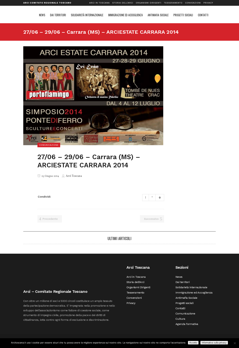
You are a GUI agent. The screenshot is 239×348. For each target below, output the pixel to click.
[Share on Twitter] (59, 196)
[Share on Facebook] (55, 196)
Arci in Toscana (99, 3)
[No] (234, 343)
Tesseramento (173, 3)
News (178, 276)
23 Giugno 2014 (50, 176)
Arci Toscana (74, 176)
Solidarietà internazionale (191, 287)
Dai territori (182, 282)
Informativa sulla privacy (214, 342)
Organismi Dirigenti (148, 3)
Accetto (193, 342)
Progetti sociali (184, 303)
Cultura (180, 318)
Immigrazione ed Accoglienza (194, 292)
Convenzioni (193, 3)
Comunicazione (185, 313)
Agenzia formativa (186, 324)
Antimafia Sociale (186, 297)
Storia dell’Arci (122, 3)
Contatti (180, 308)
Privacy (208, 3)
